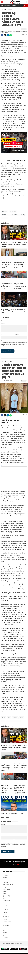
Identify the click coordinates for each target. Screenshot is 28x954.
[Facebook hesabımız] (10, 864)
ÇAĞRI (3, 717)
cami (9, 717)
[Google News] (24, 36)
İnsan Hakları (6, 882)
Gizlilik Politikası (7, 917)
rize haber (4, 218)
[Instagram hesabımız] (15, 864)
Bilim (4, 898)
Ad (1, 334)
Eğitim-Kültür (6, 889)
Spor (4, 903)
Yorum (3, 323)
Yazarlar (5, 912)
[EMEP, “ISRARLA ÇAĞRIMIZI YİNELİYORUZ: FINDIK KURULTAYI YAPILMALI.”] (20, 276)
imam (3, 721)
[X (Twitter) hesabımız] (13, 864)
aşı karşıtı (4, 211)
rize (23, 214)
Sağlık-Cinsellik (7, 900)
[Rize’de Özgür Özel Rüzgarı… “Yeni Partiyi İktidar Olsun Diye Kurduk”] (7, 276)
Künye (4, 914)
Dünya (4, 893)
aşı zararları (13, 211)
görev (21, 717)
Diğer (4, 891)
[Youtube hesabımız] (18, 864)
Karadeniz (23, 29)
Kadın (4, 880)
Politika (5, 877)
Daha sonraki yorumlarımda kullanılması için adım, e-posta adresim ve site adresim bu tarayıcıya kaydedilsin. (14, 344)
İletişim (5, 919)
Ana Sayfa (5, 910)
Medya (4, 887)
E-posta (17, 334)
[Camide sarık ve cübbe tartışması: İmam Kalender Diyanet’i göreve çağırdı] (7, 254)
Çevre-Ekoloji (6, 896)
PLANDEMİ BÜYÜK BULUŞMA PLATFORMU (10, 214)
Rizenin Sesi (18, 943)
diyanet (15, 717)
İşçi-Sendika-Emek (8, 884)
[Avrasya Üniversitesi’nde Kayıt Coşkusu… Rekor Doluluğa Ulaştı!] (20, 254)
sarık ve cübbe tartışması (14, 721)
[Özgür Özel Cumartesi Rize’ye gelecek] (14, 803)
